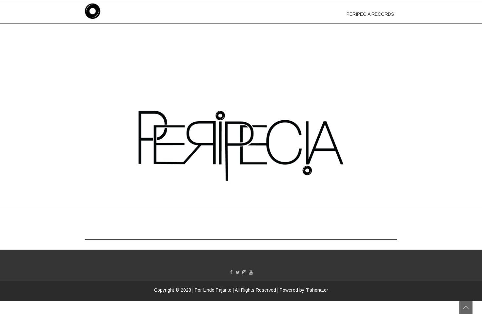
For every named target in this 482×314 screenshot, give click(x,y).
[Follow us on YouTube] (251, 272)
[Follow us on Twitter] (237, 272)
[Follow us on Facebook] (231, 272)
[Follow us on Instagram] (244, 272)
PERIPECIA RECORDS (370, 14)
